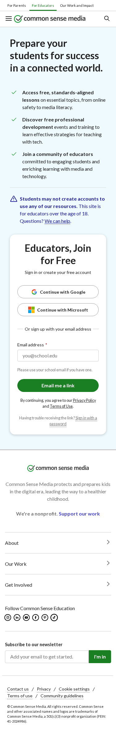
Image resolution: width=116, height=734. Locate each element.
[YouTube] (27, 617)
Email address (30, 344)
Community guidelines (62, 695)
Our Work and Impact (77, 5)
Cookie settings (74, 688)
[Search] (106, 18)
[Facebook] (36, 617)
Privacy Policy (84, 400)
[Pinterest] (45, 617)
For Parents (16, 5)
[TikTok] (54, 617)
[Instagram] (8, 617)
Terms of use (19, 695)
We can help (57, 221)
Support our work (79, 513)
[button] (9, 19)
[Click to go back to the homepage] (53, 19)
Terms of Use (61, 406)
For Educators (43, 5)
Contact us (18, 688)
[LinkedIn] (17, 617)
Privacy (44, 688)
